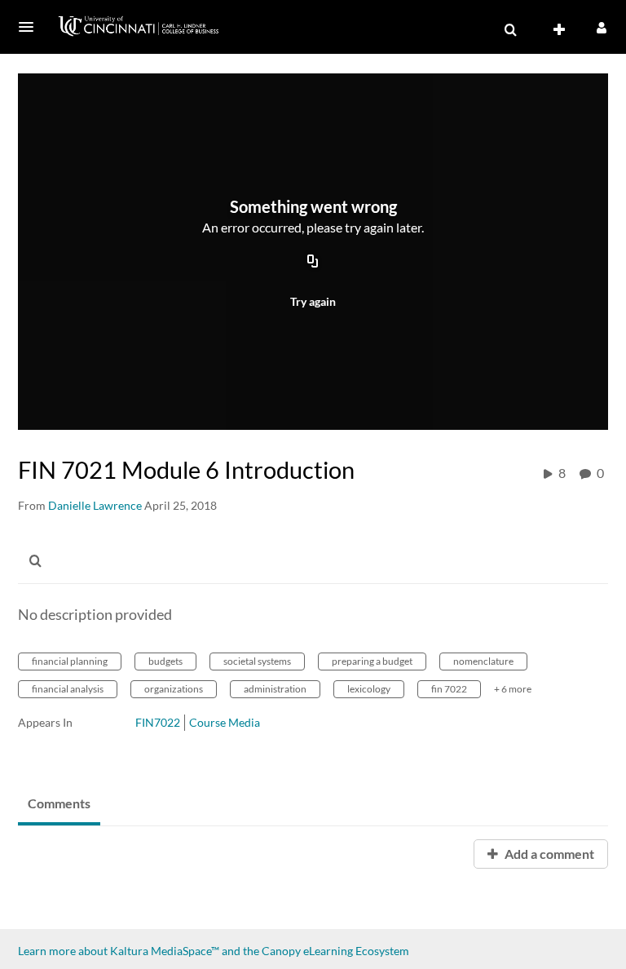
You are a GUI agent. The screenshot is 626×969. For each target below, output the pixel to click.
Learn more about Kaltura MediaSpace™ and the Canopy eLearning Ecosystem (213, 951)
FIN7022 (157, 722)
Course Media (224, 722)
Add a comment (548, 853)
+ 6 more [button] (512, 689)
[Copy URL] (313, 263)
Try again (313, 301)
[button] (31, 26)
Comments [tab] (59, 803)
